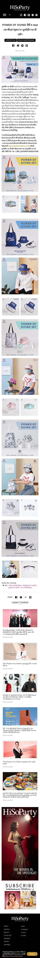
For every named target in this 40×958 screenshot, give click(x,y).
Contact (23, 932)
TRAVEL (6, 941)
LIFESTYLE (7, 935)
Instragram (24, 929)
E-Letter (23, 935)
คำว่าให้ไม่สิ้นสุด (26, 587)
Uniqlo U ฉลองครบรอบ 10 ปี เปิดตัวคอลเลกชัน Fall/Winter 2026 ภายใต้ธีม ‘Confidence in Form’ (19, 697)
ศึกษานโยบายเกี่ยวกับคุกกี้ (14, 956)
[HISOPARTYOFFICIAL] (20, 843)
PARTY (6, 926)
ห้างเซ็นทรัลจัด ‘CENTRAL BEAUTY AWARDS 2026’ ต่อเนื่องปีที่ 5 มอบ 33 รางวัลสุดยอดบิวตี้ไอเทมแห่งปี (18, 632)
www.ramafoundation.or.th (18, 146)
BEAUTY (6, 932)
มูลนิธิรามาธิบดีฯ (14, 587)
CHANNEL (7, 944)
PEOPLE (6, 929)
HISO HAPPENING (15, 585)
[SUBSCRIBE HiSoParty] (20, 896)
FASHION (7, 938)
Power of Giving (29, 585)
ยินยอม (32, 954)
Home (23, 926)
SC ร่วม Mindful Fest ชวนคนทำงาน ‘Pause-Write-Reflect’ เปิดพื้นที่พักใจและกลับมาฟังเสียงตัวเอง (19, 730)
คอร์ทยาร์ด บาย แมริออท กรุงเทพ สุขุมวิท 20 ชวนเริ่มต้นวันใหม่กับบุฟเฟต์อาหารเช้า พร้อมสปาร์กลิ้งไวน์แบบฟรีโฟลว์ (20, 795)
